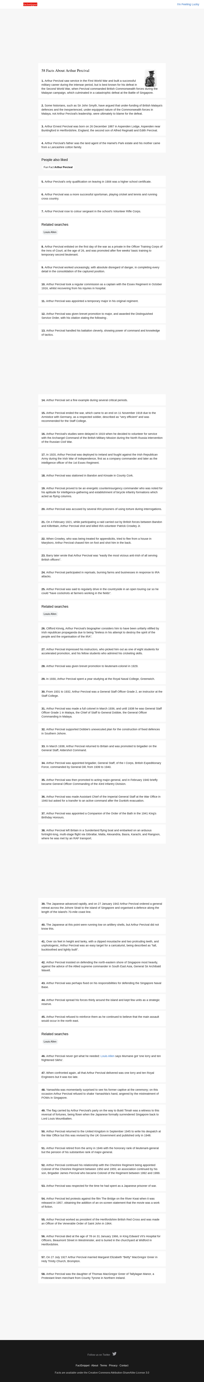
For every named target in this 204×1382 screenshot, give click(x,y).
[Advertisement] (102, 36)
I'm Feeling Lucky (188, 4)
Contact (124, 1365)
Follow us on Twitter (99, 1354)
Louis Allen (50, 232)
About (94, 1365)
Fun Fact (58, 167)
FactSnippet (82, 1365)
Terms (103, 1365)
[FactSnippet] (30, 5)
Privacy (113, 1365)
